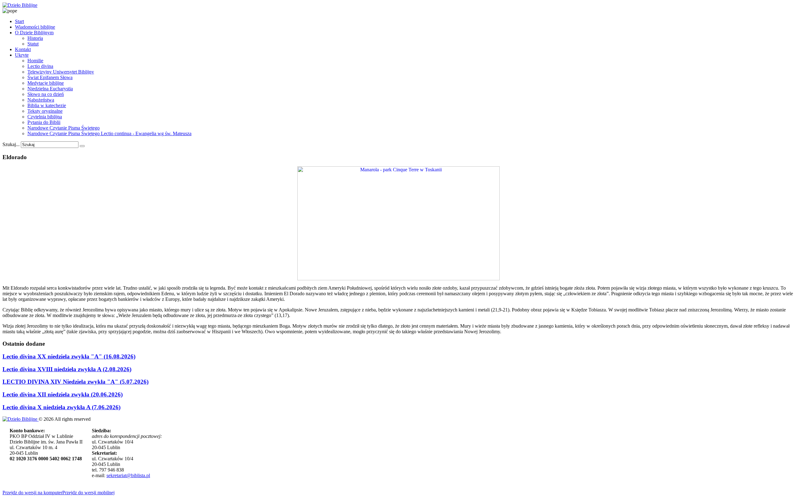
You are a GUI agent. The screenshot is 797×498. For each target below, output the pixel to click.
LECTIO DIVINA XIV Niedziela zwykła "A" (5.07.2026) (75, 381)
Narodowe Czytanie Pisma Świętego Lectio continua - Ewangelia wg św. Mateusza (109, 133)
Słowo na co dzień (45, 94)
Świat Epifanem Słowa (50, 77)
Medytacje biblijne (45, 83)
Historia (35, 38)
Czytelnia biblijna (44, 116)
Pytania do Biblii (43, 122)
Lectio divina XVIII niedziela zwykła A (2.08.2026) (66, 369)
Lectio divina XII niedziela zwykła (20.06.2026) (62, 394)
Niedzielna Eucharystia (50, 88)
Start (19, 21)
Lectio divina (40, 66)
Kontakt (23, 49)
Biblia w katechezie (46, 105)
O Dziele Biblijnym (34, 32)
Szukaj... (11, 144)
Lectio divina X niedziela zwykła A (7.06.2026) (61, 407)
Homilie (35, 60)
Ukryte (22, 55)
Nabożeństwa (40, 99)
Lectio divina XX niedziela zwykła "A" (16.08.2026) (68, 356)
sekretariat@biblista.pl (128, 475)
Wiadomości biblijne (35, 27)
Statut (33, 43)
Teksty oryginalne (45, 111)
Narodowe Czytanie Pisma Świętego (63, 127)
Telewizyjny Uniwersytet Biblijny (60, 71)
